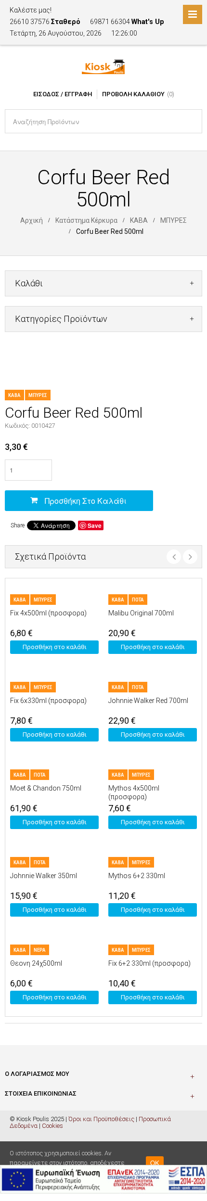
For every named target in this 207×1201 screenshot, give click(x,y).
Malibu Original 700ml (141, 613)
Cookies (52, 1125)
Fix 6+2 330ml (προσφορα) (149, 963)
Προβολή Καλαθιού (133, 94)
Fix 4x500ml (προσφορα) (48, 613)
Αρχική (31, 220)
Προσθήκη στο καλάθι (86, 500)
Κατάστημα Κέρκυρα (86, 220)
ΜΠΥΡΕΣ (173, 220)
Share (18, 525)
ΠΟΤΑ (138, 600)
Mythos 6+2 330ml (136, 876)
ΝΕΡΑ (40, 950)
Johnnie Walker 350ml (43, 876)
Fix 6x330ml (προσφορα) (48, 700)
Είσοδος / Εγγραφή (62, 94)
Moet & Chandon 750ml (45, 788)
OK (154, 1162)
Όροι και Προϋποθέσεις (101, 1119)
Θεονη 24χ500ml (36, 963)
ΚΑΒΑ (139, 220)
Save (95, 525)
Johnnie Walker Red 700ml (148, 700)
